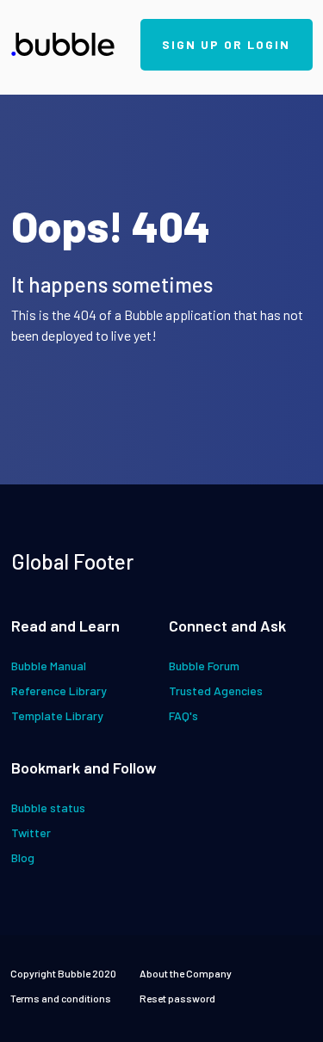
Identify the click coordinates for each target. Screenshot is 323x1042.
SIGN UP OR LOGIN (226, 44)
